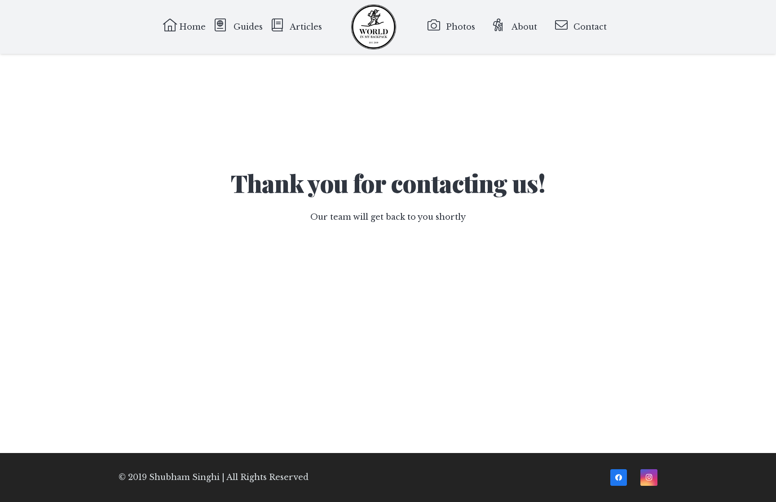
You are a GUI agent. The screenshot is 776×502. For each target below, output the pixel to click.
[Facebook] (618, 477)
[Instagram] (648, 477)
